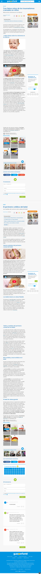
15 (13, 470)
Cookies (15, 556)
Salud (4, 6)
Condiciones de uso (19, 193)
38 (19, 473)
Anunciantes (19, 557)
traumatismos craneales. (19, 27)
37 (17, 473)
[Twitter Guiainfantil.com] (35, 94)
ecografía (5, 365)
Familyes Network (13, 569)
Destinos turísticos (17, 171)
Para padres (5, 171)
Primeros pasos (15, 458)
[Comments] (24, 16)
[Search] (33, 1)
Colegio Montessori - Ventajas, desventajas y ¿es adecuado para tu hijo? (36, 18)
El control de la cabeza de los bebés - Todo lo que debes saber (14, 431)
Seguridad (12, 171)
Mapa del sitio (26, 557)
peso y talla (21, 233)
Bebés (4, 204)
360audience (23, 571)
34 (11, 473)
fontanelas (15, 309)
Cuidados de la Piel (14, 141)
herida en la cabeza (9, 54)
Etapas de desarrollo (6, 143)
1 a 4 (8, 468)
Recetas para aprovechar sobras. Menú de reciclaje (21, 145)
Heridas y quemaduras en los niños (10, 162)
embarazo (16, 364)
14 (11, 470)
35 (13, 473)
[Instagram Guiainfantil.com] (33, 94)
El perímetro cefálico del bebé (6, 145)
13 (9, 470)
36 (15, 473)
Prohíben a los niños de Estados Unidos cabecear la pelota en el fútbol (6, 155)
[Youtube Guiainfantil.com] (37, 94)
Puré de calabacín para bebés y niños (14, 443)
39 (21, 473)
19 (21, 470)
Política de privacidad (23, 556)
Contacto (13, 557)
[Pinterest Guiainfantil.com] (30, 94)
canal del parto (12, 299)
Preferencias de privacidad (11, 193)
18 (19, 470)
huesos (18, 302)
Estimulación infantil (9, 458)
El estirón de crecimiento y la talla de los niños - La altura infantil (21, 431)
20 (23, 470)
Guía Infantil (21, 569)
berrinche (12, 82)
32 (7, 473)
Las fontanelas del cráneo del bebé (6, 432)
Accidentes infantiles (14, 130)
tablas (7, 342)
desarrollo (14, 332)
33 (9, 473)
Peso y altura (21, 428)
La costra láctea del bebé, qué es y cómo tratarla (14, 145)
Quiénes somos (9, 556)
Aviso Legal (30, 556)
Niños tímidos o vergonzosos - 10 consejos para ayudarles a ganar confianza (30, 18)
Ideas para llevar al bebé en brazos (10, 449)
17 (17, 470)
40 (23, 473)
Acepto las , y (32, 88)
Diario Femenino (27, 569)
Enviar (22, 196)
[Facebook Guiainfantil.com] (28, 94)
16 (15, 470)
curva (12, 347)
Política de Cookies (30, 89)
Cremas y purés (14, 440)
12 (7, 470)
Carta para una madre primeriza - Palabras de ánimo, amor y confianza (30, 25)
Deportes (5, 150)
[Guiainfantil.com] (12, 2)
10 (23, 468)
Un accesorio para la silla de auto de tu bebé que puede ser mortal (14, 155)
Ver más (22, 547)
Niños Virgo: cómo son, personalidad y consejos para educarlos (36, 25)
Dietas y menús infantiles (22, 142)
